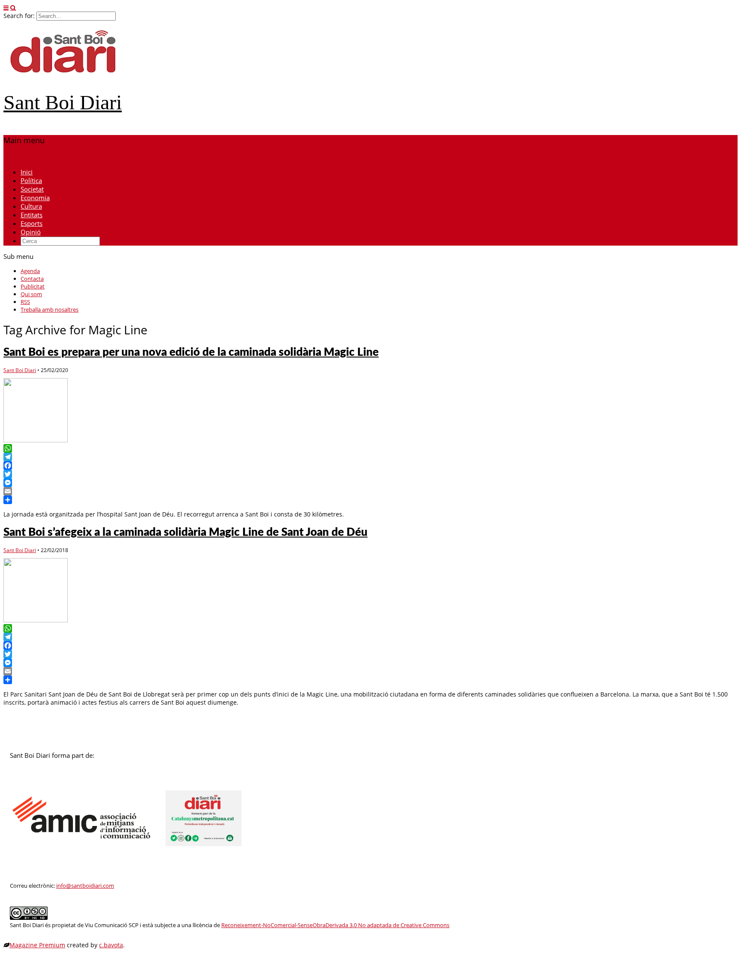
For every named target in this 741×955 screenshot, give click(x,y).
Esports (31, 223)
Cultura (31, 206)
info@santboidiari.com (85, 885)
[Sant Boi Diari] (67, 78)
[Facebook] (370, 465)
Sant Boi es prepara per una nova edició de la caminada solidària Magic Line (191, 352)
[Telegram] (370, 457)
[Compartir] (370, 500)
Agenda (30, 271)
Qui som (31, 294)
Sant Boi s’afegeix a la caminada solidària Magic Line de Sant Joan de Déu (185, 532)
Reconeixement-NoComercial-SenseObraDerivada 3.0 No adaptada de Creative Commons (335, 925)
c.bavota (111, 945)
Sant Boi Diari (62, 102)
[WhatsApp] (370, 448)
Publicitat (33, 286)
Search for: (19, 16)
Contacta (32, 278)
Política (31, 180)
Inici (27, 172)
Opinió (31, 232)
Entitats (31, 214)
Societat (32, 189)
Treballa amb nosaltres (49, 309)
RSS (25, 302)
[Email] (370, 491)
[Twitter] (370, 474)
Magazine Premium (37, 945)
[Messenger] (370, 482)
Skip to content (25, 157)
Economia (35, 197)
